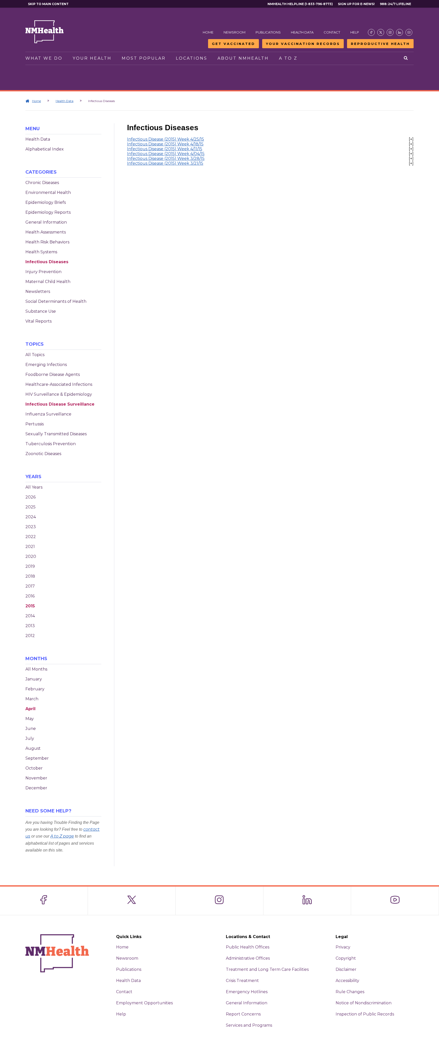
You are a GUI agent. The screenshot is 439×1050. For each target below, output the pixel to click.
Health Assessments (45, 232)
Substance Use (40, 311)
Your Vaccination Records (303, 44)
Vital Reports (38, 321)
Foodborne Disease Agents (52, 374)
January (33, 679)
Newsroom (234, 32)
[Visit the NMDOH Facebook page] (371, 32)
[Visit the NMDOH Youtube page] (409, 32)
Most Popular (144, 58)
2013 (30, 625)
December (36, 788)
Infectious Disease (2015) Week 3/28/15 (166, 158)
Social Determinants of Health (55, 301)
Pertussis (34, 424)
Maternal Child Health (47, 281)
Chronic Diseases (42, 182)
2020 (30, 556)
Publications (268, 32)
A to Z (288, 58)
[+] (411, 139)
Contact (332, 32)
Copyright (346, 958)
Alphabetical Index (44, 149)
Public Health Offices (247, 947)
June (30, 728)
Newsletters (37, 291)
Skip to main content (48, 4)
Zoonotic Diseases (43, 453)
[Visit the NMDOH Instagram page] (390, 32)
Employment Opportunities (144, 1003)
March (31, 698)
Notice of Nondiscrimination (363, 1003)
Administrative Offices (248, 958)
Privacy (343, 947)
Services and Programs (249, 1025)
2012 (30, 635)
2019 (30, 566)
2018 (30, 576)
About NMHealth (243, 58)
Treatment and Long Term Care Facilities (267, 969)
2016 (30, 596)
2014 (30, 615)
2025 (30, 507)
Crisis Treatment (242, 980)
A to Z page (62, 836)
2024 (30, 516)
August (33, 748)
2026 (30, 497)
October (34, 768)
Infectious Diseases (46, 261)
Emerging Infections (46, 364)
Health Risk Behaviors (47, 242)
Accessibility (347, 980)
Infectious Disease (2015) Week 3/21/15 (165, 163)
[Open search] (406, 58)
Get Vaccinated (233, 44)
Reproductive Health (380, 44)
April (30, 708)
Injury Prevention (43, 271)
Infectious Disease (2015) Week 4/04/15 (166, 153)
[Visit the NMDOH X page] (380, 32)
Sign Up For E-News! (356, 4)
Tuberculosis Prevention (50, 443)
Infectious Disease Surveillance (60, 404)
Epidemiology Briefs (45, 202)
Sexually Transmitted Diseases (56, 433)
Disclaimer (346, 969)
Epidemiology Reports (48, 212)
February (34, 689)
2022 (30, 536)
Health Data (302, 32)
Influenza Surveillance (48, 414)
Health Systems (41, 251)
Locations (191, 58)
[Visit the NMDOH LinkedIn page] (399, 32)
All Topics (34, 354)
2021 (30, 546)
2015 (30, 606)
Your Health (92, 58)
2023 (30, 526)
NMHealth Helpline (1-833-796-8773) (300, 4)
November (36, 778)
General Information (46, 222)
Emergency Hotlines (247, 991)
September (37, 758)
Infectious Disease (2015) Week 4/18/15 (165, 144)
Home (208, 32)
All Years (33, 487)
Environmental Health (48, 192)
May (29, 718)
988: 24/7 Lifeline (395, 4)
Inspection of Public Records (365, 1014)
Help (354, 32)
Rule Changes (350, 991)
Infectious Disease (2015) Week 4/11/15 (164, 148)
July (29, 738)
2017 (30, 586)
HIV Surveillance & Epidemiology (58, 394)
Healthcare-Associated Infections (58, 384)
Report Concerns (243, 1014)
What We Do (43, 58)
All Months (36, 669)
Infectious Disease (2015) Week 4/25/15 (165, 139)
